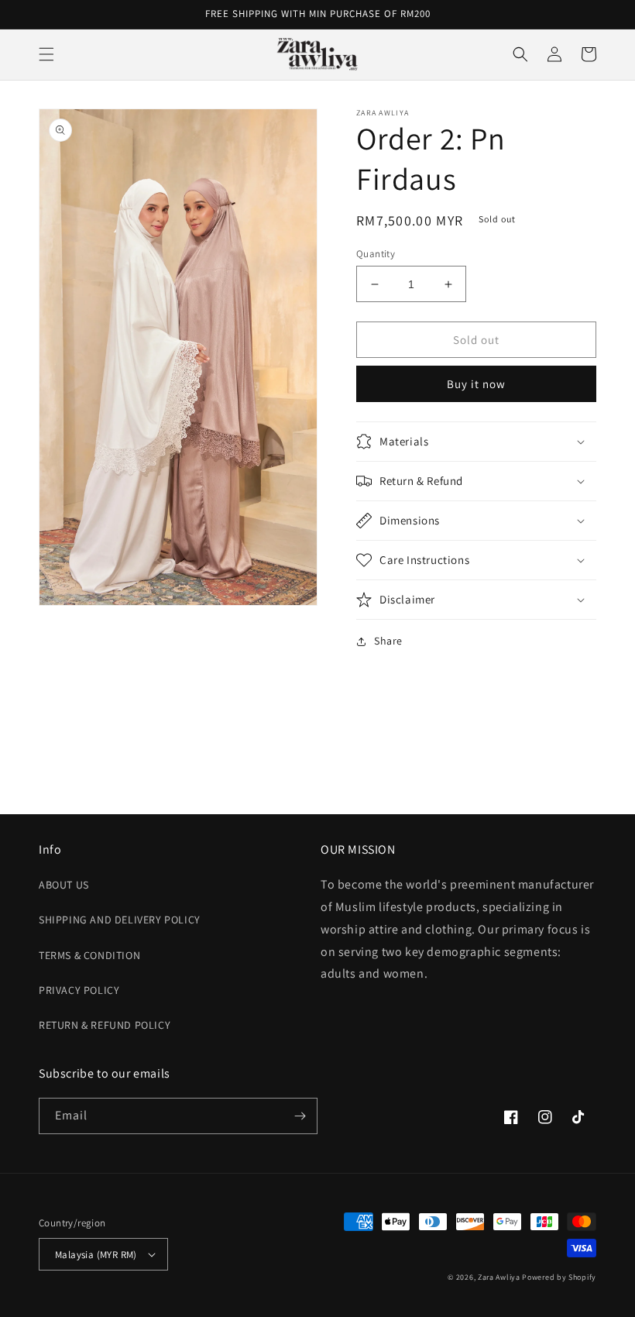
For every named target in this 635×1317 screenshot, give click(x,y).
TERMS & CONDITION (89, 955)
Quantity (375, 253)
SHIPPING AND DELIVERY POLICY (120, 920)
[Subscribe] (300, 1116)
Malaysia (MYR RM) (96, 1254)
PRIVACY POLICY (79, 990)
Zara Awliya (499, 1277)
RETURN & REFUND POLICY (104, 1025)
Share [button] (388, 641)
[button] (46, 54)
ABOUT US (64, 885)
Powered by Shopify (559, 1277)
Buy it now (476, 384)
